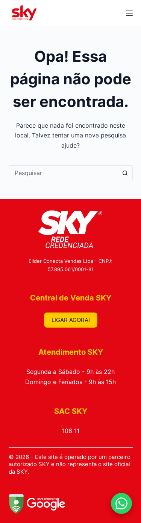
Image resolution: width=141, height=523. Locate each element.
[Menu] (129, 13)
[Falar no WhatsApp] (121, 503)
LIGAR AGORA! (71, 319)
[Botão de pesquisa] (125, 173)
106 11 (70, 431)
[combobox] (63, 172)
